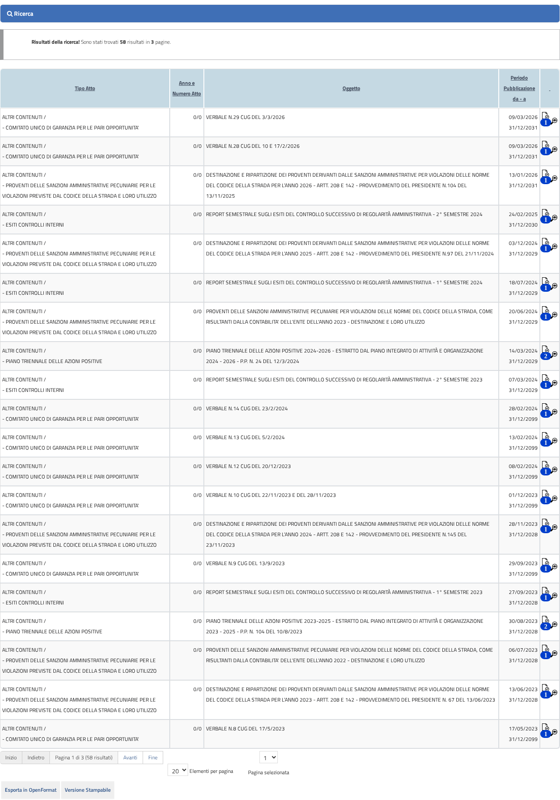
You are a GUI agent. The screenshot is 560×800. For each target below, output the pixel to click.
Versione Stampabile (88, 790)
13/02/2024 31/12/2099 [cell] (523, 442)
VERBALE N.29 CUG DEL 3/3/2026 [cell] (245, 117)
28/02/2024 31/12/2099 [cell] (523, 413)
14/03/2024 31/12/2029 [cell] (523, 355)
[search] (280, 13)
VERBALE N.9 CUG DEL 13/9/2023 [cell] (245, 563)
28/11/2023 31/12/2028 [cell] (523, 529)
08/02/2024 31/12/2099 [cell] (523, 471)
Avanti (130, 757)
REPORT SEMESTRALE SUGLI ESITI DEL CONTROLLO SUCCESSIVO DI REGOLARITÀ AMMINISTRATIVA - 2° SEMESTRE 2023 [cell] (344, 379)
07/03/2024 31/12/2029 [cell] (523, 384)
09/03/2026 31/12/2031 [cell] (523, 122)
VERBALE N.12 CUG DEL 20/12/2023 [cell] (248, 466)
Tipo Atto (85, 88)
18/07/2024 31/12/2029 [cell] (523, 287)
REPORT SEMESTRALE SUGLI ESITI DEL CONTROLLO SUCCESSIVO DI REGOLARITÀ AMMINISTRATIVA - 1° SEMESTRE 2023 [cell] (344, 592)
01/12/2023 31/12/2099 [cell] (523, 500)
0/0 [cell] (197, 117)
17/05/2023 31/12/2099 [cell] (523, 733)
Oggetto (351, 88)
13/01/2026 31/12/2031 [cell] (523, 180)
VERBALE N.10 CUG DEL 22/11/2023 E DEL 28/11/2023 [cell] (271, 495)
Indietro (36, 757)
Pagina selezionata (268, 772)
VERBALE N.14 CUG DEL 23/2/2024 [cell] (247, 408)
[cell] (85, 122)
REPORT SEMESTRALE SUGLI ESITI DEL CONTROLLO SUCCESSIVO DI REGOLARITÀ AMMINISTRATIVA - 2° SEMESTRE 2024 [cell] (344, 214)
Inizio (11, 757)
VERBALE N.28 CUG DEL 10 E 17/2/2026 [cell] (253, 146)
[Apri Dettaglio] (553, 122)
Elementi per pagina (211, 771)
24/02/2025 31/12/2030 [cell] (523, 219)
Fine (153, 757)
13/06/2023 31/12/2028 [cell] (523, 694)
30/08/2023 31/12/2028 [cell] (523, 626)
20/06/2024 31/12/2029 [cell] (523, 316)
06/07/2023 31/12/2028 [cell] (523, 655)
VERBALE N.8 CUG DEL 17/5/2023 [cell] (245, 728)
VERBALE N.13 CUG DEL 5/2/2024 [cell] (245, 437)
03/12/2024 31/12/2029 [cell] (523, 248)
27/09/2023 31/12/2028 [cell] (523, 597)
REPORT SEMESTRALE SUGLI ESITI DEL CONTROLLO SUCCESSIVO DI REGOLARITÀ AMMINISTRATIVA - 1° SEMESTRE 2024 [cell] (344, 282)
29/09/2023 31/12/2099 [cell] (523, 568)
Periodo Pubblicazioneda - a (519, 88)
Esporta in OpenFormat (30, 790)
